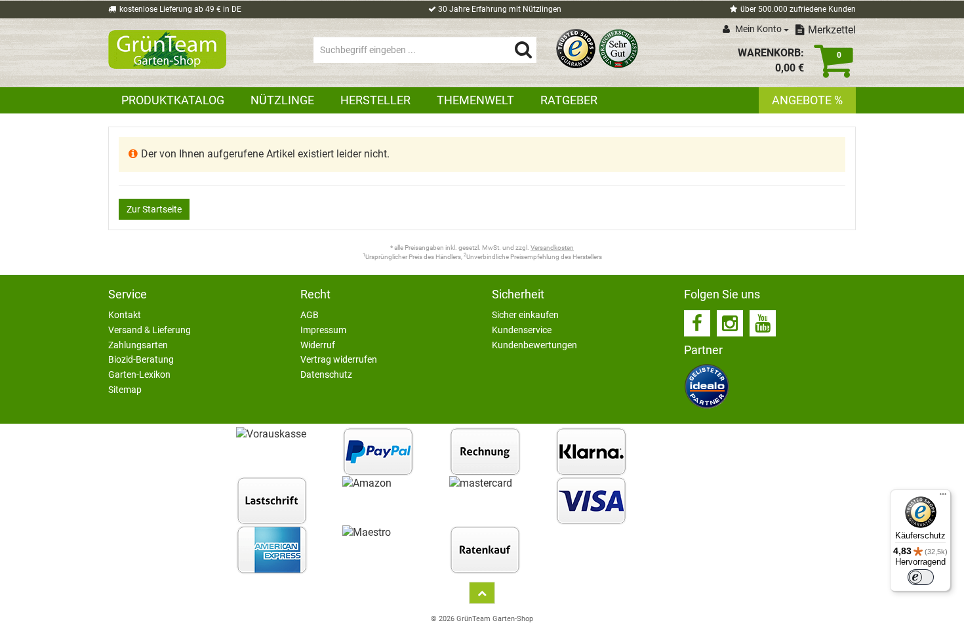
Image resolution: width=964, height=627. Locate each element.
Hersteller (375, 100)
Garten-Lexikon (139, 374)
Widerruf (317, 345)
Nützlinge (282, 100)
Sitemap (125, 389)
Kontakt (124, 315)
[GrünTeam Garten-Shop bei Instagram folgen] (730, 323)
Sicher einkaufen (525, 315)
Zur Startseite (154, 209)
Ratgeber (568, 100)
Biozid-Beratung (141, 359)
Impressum (323, 330)
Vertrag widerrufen (338, 359)
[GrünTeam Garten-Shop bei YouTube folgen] (763, 323)
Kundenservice (522, 330)
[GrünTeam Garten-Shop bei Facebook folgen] (697, 323)
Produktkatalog (172, 100)
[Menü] (943, 497)
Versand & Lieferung (149, 330)
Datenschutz (326, 374)
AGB (309, 315)
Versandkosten (552, 247)
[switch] (921, 577)
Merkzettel (832, 30)
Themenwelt (475, 100)
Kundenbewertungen (534, 345)
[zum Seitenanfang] (482, 593)
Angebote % (807, 100)
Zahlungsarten (138, 345)
